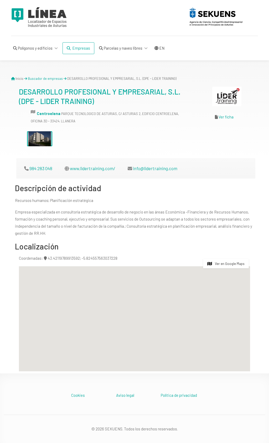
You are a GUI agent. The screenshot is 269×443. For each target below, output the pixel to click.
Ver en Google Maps (229, 264)
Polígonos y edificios (35, 48)
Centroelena (48, 113)
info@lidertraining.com (155, 168)
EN (161, 48)
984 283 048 (40, 168)
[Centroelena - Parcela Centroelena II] (39, 138)
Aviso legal (125, 395)
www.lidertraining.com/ (92, 168)
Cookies (78, 395)
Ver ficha (226, 116)
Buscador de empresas (45, 78)
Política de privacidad (179, 395)
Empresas (80, 48)
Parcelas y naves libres (122, 48)
